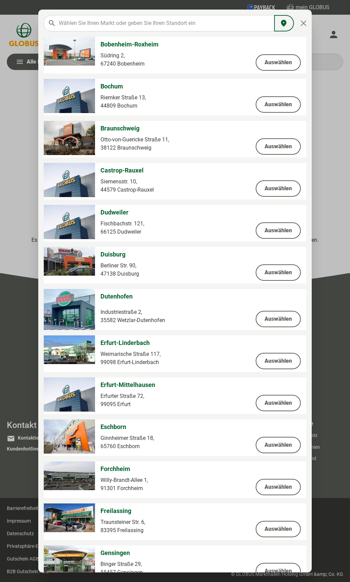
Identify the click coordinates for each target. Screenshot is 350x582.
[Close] (303, 23)
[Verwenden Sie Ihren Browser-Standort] (284, 23)
